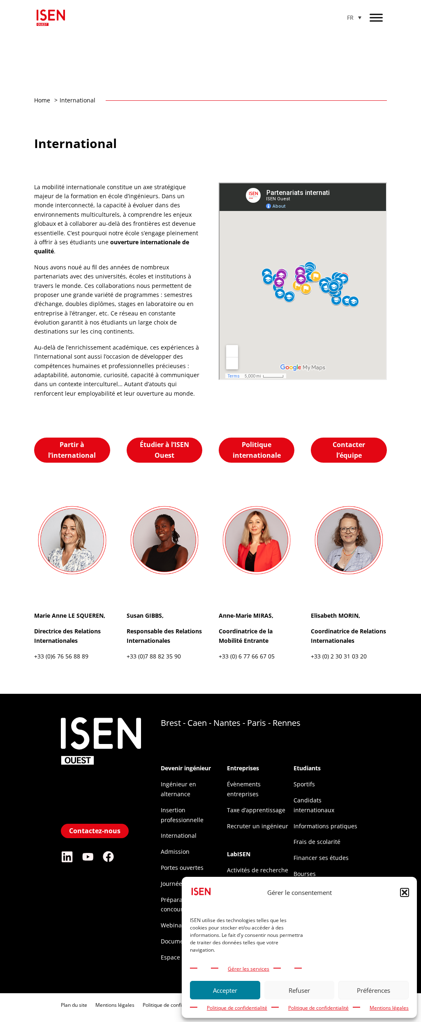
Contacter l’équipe (349, 450)
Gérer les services (248, 968)
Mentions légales (389, 1007)
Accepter (225, 990)
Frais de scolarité (317, 842)
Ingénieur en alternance (178, 789)
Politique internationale (257, 450)
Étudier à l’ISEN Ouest (164, 450)
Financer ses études (321, 858)
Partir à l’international (72, 450)
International (179, 835)
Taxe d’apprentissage (256, 810)
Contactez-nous (94, 830)
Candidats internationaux (314, 805)
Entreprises (243, 768)
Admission (175, 851)
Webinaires (176, 925)
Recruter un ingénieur (257, 826)
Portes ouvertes (182, 867)
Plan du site (74, 1004)
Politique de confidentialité (237, 1007)
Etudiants (307, 768)
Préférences (373, 990)
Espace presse (180, 957)
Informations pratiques (325, 826)
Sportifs (304, 784)
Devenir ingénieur (186, 768)
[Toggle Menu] (376, 17)
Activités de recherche (257, 870)
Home (42, 100)
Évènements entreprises (244, 789)
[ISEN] (101, 815)
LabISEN (238, 854)
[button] (404, 892)
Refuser (299, 990)
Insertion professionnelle (182, 815)
